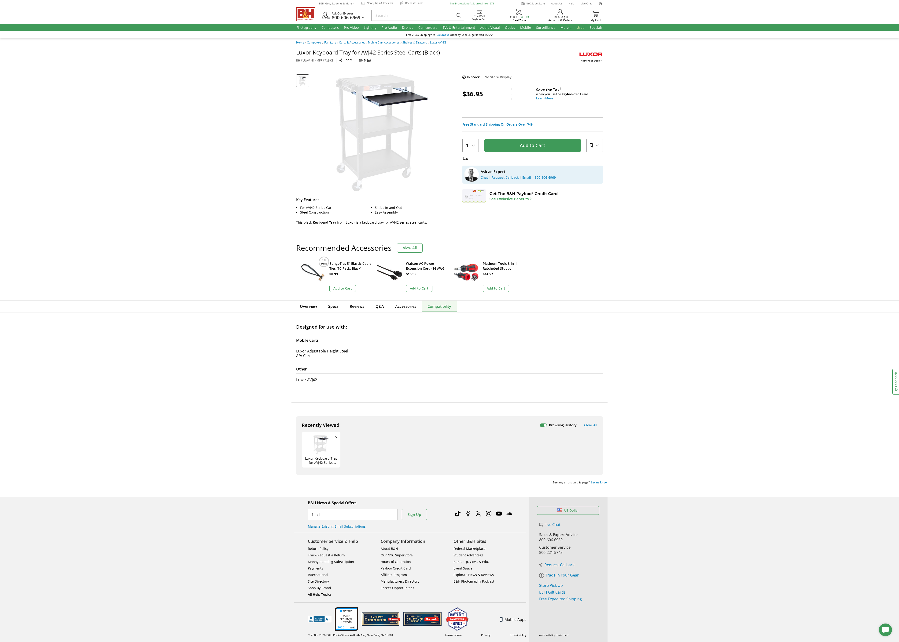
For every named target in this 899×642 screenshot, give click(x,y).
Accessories (405, 306)
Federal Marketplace (469, 548)
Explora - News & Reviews (473, 575)
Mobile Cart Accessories (384, 42)
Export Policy (518, 635)
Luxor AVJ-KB (438, 42)
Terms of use (453, 635)
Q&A (380, 306)
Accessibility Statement (554, 635)
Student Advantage (468, 555)
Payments (315, 568)
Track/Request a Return (326, 555)
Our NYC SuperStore (397, 555)
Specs (333, 306)
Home (300, 42)
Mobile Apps (515, 619)
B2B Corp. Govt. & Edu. (471, 561)
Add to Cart (532, 145)
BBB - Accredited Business (319, 619)
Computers (314, 42)
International (318, 575)
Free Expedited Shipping (560, 599)
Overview (308, 306)
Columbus (443, 34)
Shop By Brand (319, 588)
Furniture (330, 42)
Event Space (462, 568)
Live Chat (586, 3)
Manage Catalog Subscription (331, 561)
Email (316, 514)
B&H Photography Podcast (473, 581)
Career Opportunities (397, 588)
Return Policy (318, 548)
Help (571, 3)
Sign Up (414, 514)
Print (367, 60)
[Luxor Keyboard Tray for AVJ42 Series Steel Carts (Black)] (381, 132)
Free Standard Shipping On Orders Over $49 (497, 124)
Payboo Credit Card (396, 568)
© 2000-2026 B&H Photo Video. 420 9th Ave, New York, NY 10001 (350, 635)
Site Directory (318, 581)
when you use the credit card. (562, 94)
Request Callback (560, 564)
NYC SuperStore (535, 3)
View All (410, 247)
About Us (556, 3)
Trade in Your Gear (562, 575)
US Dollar (571, 510)
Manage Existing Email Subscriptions (337, 526)
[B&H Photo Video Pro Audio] (307, 14)
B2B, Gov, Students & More (335, 3)
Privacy (485, 635)
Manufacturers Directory (400, 581)
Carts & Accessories (352, 42)
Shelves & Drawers (414, 42)
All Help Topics (320, 594)
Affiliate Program (394, 575)
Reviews (357, 306)
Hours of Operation (396, 561)
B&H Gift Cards (552, 592)
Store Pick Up (551, 585)
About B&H (389, 548)
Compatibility (439, 306)
